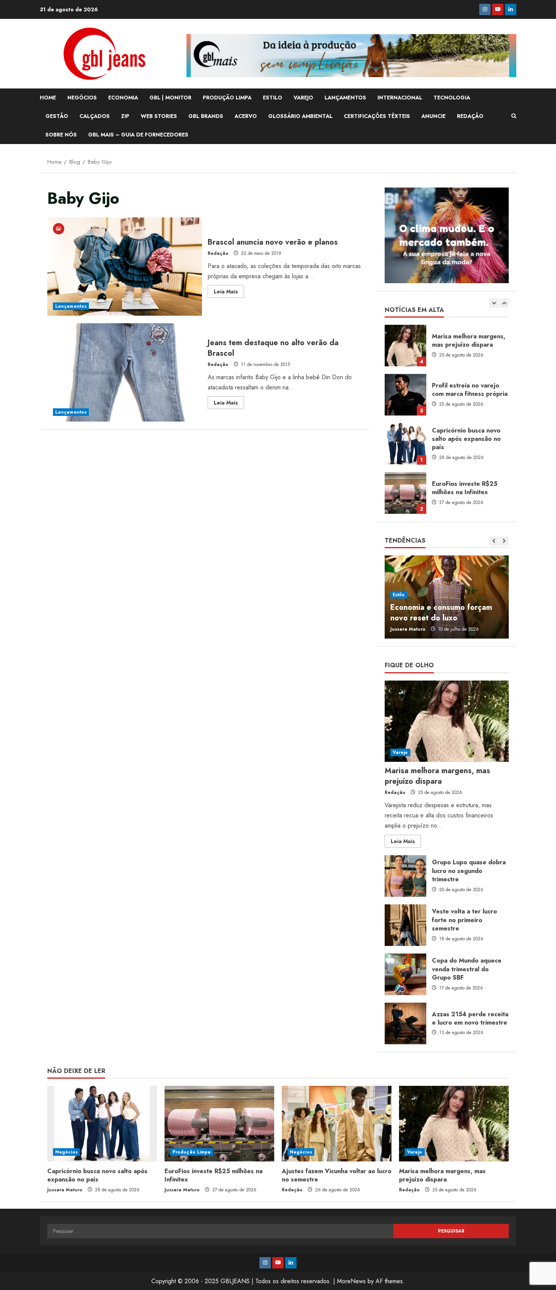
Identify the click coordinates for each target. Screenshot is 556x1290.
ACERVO (246, 116)
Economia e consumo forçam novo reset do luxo (441, 612)
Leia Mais (229, 292)
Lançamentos (71, 306)
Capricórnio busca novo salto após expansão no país (405, 444)
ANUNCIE (433, 116)
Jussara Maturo (408, 629)
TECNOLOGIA (451, 97)
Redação (218, 253)
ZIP (125, 116)
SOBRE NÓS (61, 134)
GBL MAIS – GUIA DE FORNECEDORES (138, 134)
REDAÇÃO (470, 116)
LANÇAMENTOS (345, 97)
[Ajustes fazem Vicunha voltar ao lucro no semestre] (336, 1123)
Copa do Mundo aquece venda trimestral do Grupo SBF (405, 974)
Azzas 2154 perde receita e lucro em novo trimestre (405, 1023)
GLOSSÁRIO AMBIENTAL (300, 116)
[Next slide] (504, 303)
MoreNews (351, 1281)
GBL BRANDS (205, 116)
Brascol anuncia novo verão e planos (124, 266)
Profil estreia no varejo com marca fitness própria (405, 395)
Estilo (399, 594)
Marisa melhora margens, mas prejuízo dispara (405, 345)
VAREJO (303, 97)
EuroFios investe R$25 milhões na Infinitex (405, 493)
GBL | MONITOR (170, 97)
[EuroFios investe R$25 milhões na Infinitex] (219, 1123)
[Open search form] (513, 116)
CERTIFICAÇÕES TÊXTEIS (377, 116)
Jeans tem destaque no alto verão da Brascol (124, 372)
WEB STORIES (159, 116)
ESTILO (272, 97)
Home (48, 97)
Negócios (66, 1152)
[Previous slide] (494, 303)
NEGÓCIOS (82, 97)
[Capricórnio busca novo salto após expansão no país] (102, 1123)
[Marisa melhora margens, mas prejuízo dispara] (447, 721)
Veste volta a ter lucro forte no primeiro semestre (405, 925)
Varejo (400, 752)
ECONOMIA (123, 97)
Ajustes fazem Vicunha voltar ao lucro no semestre (336, 1175)
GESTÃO (56, 116)
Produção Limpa (191, 1152)
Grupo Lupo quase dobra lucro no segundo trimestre (405, 876)
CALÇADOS (94, 116)
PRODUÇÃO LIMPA (227, 97)
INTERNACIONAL (399, 97)
